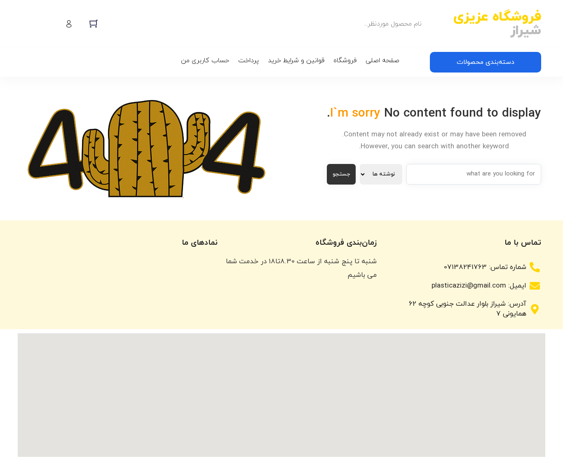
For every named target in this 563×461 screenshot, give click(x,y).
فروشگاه (345, 60)
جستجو (341, 174)
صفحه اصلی (382, 60)
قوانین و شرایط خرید (296, 60)
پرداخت (248, 60)
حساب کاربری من (205, 60)
